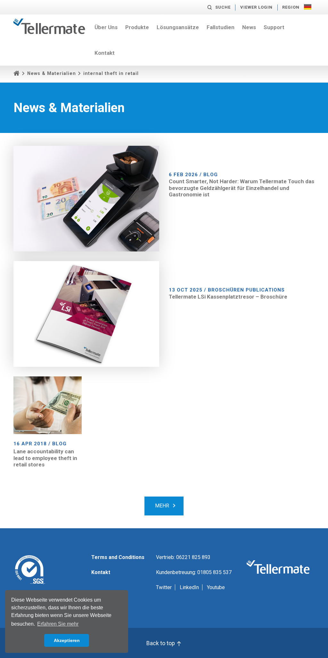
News (249, 27)
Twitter (164, 587)
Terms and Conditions (117, 557)
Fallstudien (220, 27)
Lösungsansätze (178, 27)
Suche (223, 7)
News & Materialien (51, 73)
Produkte (137, 27)
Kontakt (104, 53)
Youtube (216, 587)
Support (274, 27)
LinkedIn (189, 587)
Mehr (162, 506)
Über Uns (106, 27)
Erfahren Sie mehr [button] (57, 624)
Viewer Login (256, 7)
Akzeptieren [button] (67, 640)
